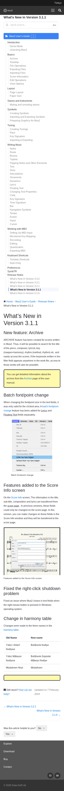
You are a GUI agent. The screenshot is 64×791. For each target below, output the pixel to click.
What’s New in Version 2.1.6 (25, 293)
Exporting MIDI (17, 250)
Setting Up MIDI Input (21, 232)
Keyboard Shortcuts (17, 255)
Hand (13, 220)
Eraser (13, 217)
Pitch (12, 132)
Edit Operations (18, 80)
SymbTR (12, 271)
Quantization (16, 247)
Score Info (16, 497)
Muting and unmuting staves (24, 104)
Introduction (13, 42)
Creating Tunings (19, 129)
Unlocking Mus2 (18, 50)
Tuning (11, 125)
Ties (12, 166)
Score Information (19, 76)
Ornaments (15, 177)
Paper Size (16, 96)
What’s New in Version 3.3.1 (25, 282)
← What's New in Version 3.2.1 (20, 706)
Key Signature (17, 136)
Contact (8, 767)
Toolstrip (14, 62)
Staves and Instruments (19, 101)
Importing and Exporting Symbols (27, 117)
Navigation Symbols (20, 209)
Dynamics (15, 181)
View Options (17, 83)
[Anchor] (45, 332)
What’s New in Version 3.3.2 (25, 279)
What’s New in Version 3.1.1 (25, 289)
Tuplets (14, 159)
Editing (13, 243)
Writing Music (14, 145)
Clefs (12, 195)
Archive (14, 58)
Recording (15, 240)
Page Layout (16, 92)
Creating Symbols (19, 113)
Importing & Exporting (21, 140)
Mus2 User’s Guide (19, 36)
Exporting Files (18, 69)
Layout (11, 88)
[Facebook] (50, 776)
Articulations (16, 173)
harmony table (11, 630)
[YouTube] (57, 776)
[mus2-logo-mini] (8, 10)
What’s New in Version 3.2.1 (25, 286)
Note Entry (15, 263)
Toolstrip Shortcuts (19, 259)
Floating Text (16, 188)
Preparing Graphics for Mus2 (25, 120)
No (41, 728)
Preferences (13, 268)
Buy (6, 759)
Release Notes (15, 275)
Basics (11, 54)
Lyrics (13, 184)
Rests (13, 152)
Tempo (13, 213)
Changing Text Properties (23, 191)
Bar (12, 206)
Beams (13, 156)
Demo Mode (16, 46)
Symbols (12, 109)
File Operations (18, 65)
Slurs (12, 170)
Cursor (13, 224)
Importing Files (17, 73)
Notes (13, 148)
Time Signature (18, 202)
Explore (8, 743)
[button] (53, 10)
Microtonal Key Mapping (22, 236)
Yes (9, 734)
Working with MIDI (17, 229)
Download (9, 751)
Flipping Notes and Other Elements (28, 163)
